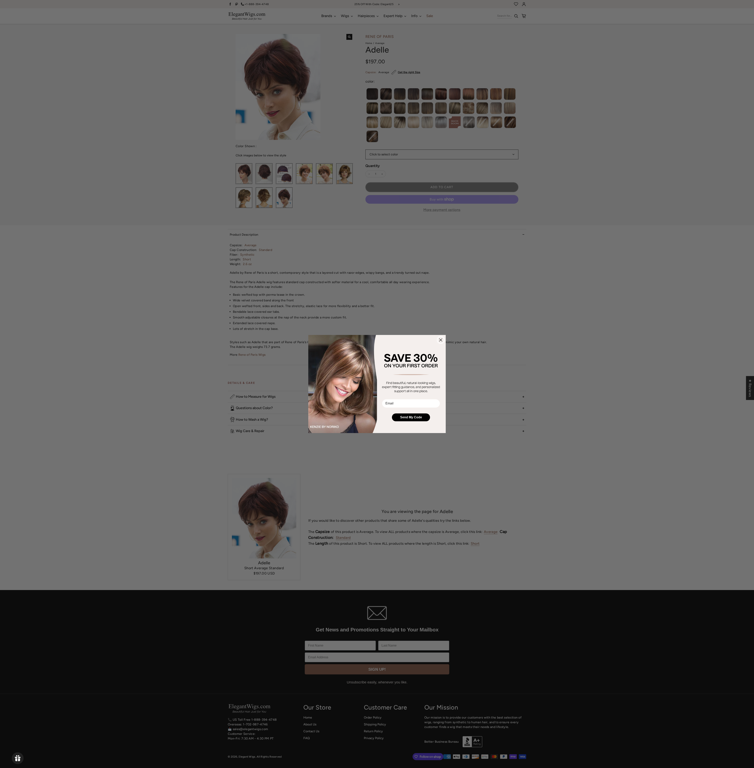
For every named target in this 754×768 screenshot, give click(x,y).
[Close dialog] (440, 340)
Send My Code (411, 417)
